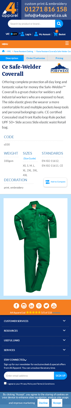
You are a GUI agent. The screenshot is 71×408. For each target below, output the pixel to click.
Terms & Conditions (45, 384)
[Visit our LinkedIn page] (31, 306)
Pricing (59, 58)
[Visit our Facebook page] (16, 306)
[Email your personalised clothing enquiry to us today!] (46, 16)
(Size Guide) (29, 158)
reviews (56, 312)
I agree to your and (30, 384)
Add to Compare (58, 182)
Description (12, 58)
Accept (57, 402)
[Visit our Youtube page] (54, 306)
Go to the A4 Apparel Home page (10, 10)
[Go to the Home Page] (3, 51)
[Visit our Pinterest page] (39, 306)
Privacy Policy (27, 384)
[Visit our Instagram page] (24, 306)
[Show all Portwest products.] (59, 68)
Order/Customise (35, 58)
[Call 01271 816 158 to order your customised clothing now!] (46, 6)
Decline (43, 402)
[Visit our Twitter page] (46, 306)
